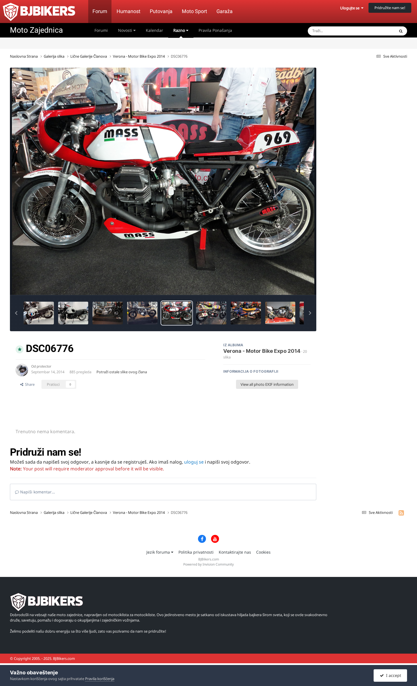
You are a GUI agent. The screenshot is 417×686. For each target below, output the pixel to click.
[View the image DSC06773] (280, 313)
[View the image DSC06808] (246, 313)
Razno (179, 30)
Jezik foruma (158, 552)
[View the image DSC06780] (142, 313)
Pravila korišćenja (99, 678)
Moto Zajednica (36, 30)
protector (44, 366)
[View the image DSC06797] (39, 313)
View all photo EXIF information (267, 384)
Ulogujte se (350, 8)
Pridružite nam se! (389, 7)
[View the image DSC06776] (177, 313)
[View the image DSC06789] (107, 313)
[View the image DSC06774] (211, 313)
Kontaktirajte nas (235, 552)
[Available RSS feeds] (401, 513)
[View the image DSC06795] (73, 313)
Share (29, 384)
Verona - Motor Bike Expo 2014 (261, 351)
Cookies (263, 552)
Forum (99, 11)
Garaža (224, 11)
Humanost (128, 11)
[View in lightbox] (163, 181)
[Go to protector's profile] (22, 370)
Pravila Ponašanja (215, 30)
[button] (16, 313)
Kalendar (154, 30)
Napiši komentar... (37, 492)
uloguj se (194, 462)
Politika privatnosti (196, 552)
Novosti (125, 30)
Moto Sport (194, 11)
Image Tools (293, 284)
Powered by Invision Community (208, 564)
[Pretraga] (401, 31)
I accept (392, 675)
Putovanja (161, 11)
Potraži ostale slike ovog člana (121, 371)
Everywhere (377, 30)
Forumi (101, 30)
